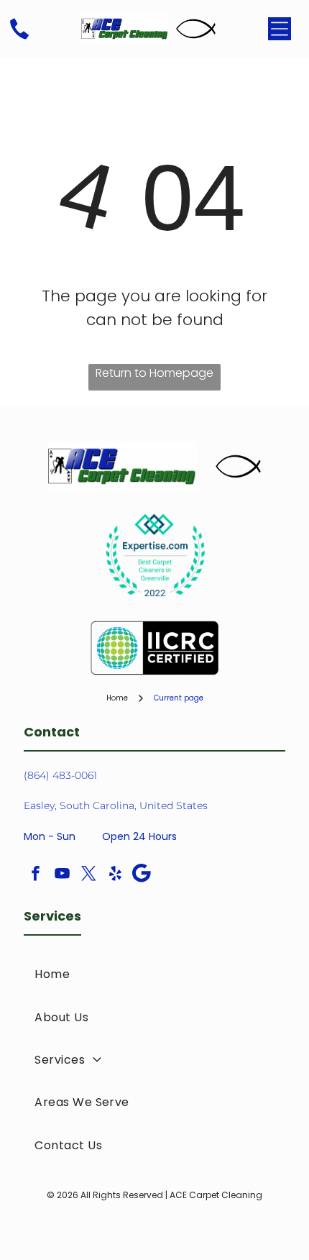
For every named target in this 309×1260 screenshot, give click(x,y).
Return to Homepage (154, 373)
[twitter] (88, 875)
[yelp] (114, 875)
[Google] (141, 875)
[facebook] (35, 875)
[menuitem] (154, 974)
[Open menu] (279, 28)
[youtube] (61, 875)
